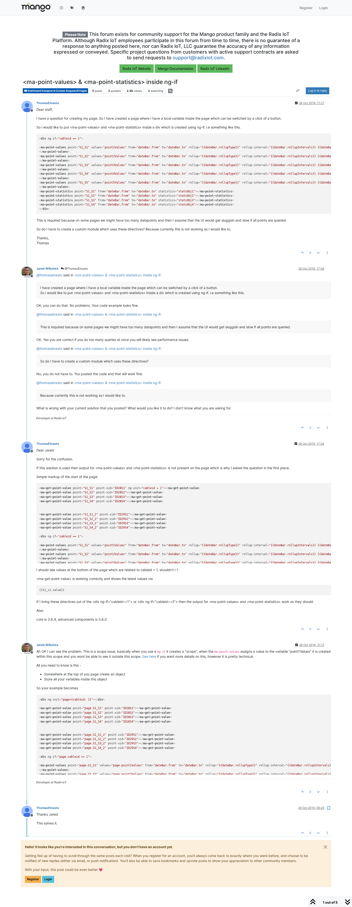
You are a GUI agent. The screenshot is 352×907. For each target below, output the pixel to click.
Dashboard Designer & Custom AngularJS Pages (57, 90)
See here (149, 656)
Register (33, 879)
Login (48, 879)
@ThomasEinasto (76, 268)
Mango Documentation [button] (175, 69)
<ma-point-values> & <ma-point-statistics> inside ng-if (117, 275)
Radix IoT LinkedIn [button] (214, 69)
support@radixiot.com (198, 58)
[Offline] (28, 106)
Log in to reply (317, 91)
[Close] (325, 846)
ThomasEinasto (47, 103)
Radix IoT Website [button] (137, 69)
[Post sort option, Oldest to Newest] (298, 91)
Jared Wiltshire (47, 268)
